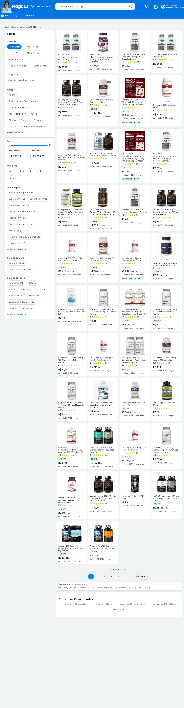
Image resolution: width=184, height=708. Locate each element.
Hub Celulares (120, 588)
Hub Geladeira (134, 588)
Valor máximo (36, 150)
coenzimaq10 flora (119, 610)
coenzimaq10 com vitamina (132, 604)
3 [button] (104, 576)
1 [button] (91, 576)
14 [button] (132, 576)
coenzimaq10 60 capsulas (74, 604)
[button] (126, 6)
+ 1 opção (166, 259)
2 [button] (98, 576)
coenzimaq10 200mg (102, 604)
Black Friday (62, 588)
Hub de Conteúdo (104, 588)
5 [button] (118, 576)
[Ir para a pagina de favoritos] (147, 6)
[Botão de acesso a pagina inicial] (14, 6)
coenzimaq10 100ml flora (164, 604)
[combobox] (95, 6)
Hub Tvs (146, 588)
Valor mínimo (14, 150)
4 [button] (111, 576)
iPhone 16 (84, 588)
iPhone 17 (74, 588)
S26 (92, 588)
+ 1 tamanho (166, 101)
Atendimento (29, 15)
